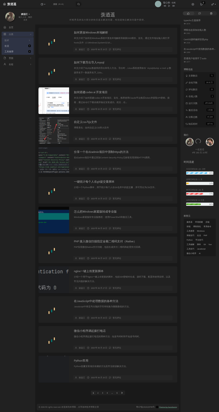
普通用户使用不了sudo (195, 58)
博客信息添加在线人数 (195, 29)
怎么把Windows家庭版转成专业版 (95, 211)
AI (200, 253)
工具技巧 (190, 249)
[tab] (188, 13)
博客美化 (197, 226)
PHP (205, 235)
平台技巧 (199, 240)
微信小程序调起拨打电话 (90, 331)
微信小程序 (191, 253)
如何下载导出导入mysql (89, 62)
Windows (201, 231)
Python (190, 240)
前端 (188, 226)
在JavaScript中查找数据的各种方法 (201, 49)
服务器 (189, 222)
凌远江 (82, 49)
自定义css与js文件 (85, 122)
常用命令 (207, 226)
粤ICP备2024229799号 (145, 407)
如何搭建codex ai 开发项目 (91, 92)
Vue (210, 244)
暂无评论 (117, 49)
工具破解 (190, 244)
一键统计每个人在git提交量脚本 (94, 181)
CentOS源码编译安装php (196, 39)
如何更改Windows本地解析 (91, 32)
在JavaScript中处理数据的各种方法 (96, 301)
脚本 (199, 244)
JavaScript (201, 249)
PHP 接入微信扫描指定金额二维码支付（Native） (105, 241)
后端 (207, 222)
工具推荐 (17, 51)
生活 (17, 45)
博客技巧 (190, 235)
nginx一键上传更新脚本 (89, 271)
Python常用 (81, 360)
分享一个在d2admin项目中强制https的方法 (101, 152)
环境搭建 (199, 222)
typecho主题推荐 (192, 20)
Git (205, 244)
